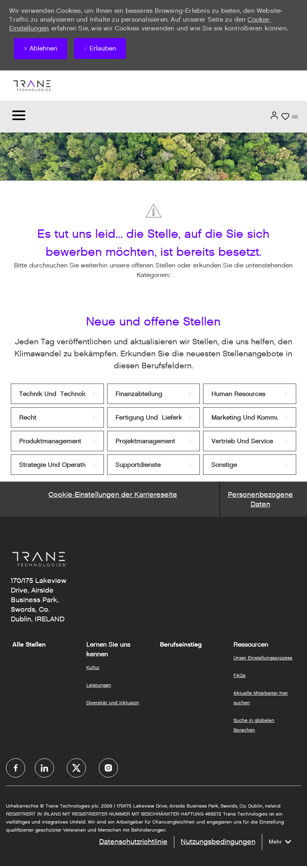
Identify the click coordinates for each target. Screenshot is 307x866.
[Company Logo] (32, 85)
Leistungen (98, 685)
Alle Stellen (29, 644)
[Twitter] (76, 768)
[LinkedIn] (44, 768)
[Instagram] (108, 768)
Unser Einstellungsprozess (262, 658)
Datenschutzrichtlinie (133, 841)
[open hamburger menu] (18, 117)
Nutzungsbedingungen (218, 841)
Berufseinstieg (181, 644)
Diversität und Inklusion (112, 702)
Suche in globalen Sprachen (253, 725)
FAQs (239, 675)
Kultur (93, 667)
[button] (275, 115)
